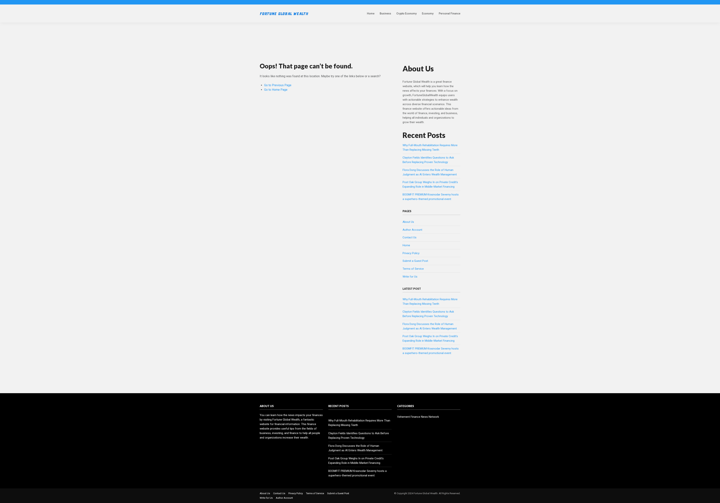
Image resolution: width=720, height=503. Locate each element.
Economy (428, 13)
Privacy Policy (411, 253)
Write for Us (410, 276)
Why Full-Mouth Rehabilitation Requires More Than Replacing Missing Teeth (359, 423)
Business (385, 13)
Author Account (412, 229)
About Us (408, 222)
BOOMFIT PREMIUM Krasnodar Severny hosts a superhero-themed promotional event (357, 473)
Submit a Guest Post (415, 261)
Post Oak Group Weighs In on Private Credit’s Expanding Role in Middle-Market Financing (356, 461)
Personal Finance (449, 13)
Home (370, 13)
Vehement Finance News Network (418, 416)
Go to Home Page (275, 89)
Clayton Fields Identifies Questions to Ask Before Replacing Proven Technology (358, 435)
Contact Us (409, 237)
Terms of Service (413, 268)
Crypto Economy (406, 13)
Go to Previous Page (277, 85)
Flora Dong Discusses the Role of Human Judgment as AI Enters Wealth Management (355, 448)
